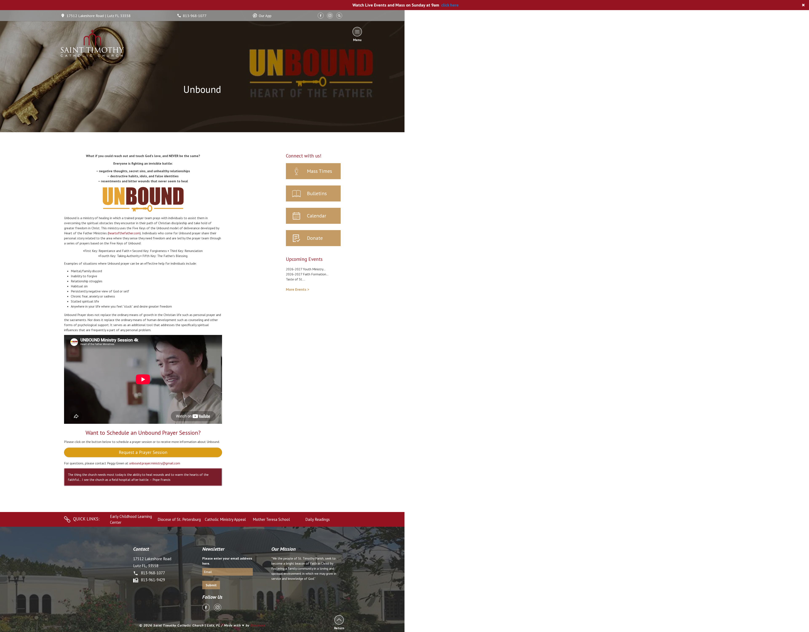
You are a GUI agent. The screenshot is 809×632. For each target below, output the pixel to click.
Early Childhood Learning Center (131, 519)
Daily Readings (317, 519)
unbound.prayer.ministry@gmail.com (154, 463)
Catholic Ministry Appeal (225, 519)
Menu (357, 39)
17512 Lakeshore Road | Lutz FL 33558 (99, 15)
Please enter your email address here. (227, 560)
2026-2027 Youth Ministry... (305, 269)
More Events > (297, 289)
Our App (265, 15)
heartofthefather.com (124, 233)
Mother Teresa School (271, 519)
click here (450, 5)
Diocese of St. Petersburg (179, 519)
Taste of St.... (295, 279)
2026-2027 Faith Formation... (307, 274)
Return (339, 628)
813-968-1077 (194, 15)
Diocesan (257, 625)
